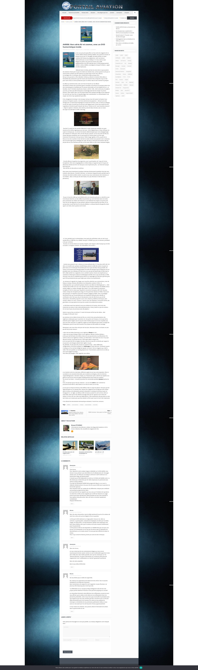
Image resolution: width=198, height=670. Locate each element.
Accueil (64, 12)
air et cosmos (75, 404)
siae (122, 90)
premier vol (118, 87)
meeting (131, 82)
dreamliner (118, 74)
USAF (123, 95)
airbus (117, 60)
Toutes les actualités (74, 12)
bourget (117, 66)
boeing (130, 63)
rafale (117, 90)
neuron (131, 85)
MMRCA (126, 85)
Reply (72, 503)
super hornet (129, 93)
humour (117, 82)
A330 (121, 55)
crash (117, 68)
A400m (68, 404)
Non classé (87, 49)
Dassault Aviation (120, 71)
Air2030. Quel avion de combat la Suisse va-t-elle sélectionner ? (117, 18)
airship (129, 60)
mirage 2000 (119, 85)
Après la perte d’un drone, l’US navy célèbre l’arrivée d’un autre (76, 413)
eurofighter (118, 76)
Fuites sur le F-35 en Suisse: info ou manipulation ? (87, 18)
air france (123, 60)
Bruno (71, 510)
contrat (129, 66)
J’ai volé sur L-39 (99, 452)
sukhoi (122, 93)
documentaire (88, 404)
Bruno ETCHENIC (71, 49)
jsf (126, 82)
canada (123, 66)
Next (108, 410)
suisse (117, 93)
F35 (116, 79)
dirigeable (128, 71)
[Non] (196, 667)
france (121, 79)
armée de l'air (119, 63)
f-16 (124, 76)
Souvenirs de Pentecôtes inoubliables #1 (85, 452)
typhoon (118, 95)
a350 (126, 55)
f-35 (128, 76)
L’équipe (126, 12)
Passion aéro (85, 12)
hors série (95, 404)
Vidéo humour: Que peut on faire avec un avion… (100, 412)
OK (141, 667)
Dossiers (93, 12)
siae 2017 (127, 90)
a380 (123, 58)
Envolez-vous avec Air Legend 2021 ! (68, 452)
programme (126, 87)
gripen (126, 79)
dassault (122, 68)
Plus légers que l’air (103, 12)
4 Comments (93, 49)
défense (130, 74)
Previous (73, 410)
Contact (112, 12)
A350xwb (118, 58)
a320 (117, 55)
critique (81, 404)
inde (123, 82)
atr (125, 63)
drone (124, 74)
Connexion (119, 12)
